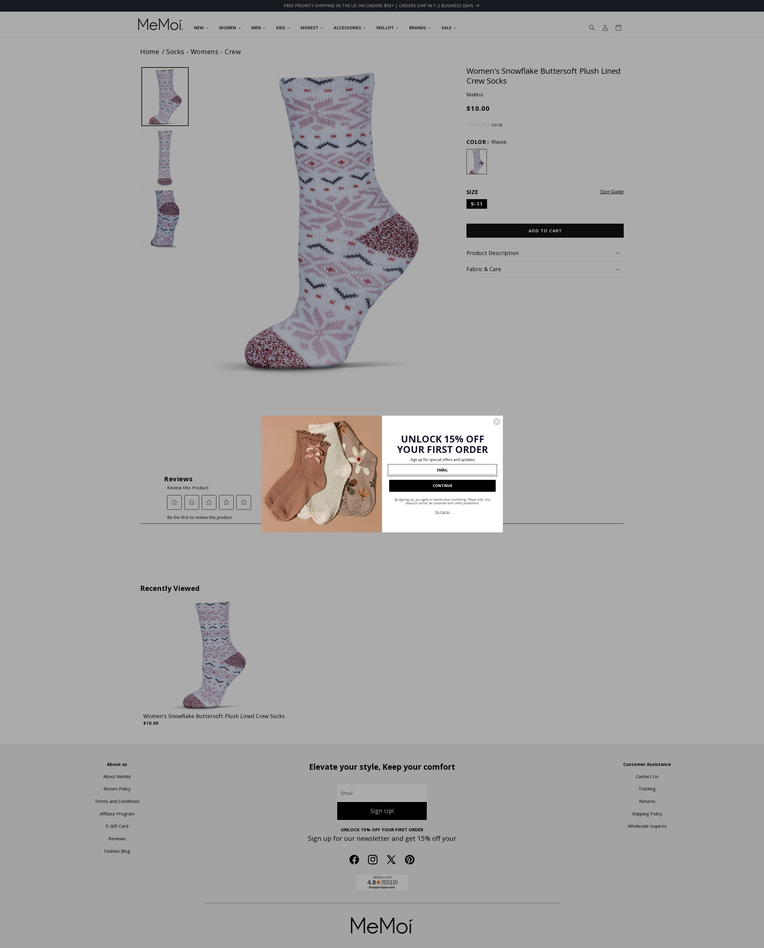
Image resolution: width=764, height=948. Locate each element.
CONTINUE (442, 485)
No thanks (442, 512)
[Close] (496, 421)
